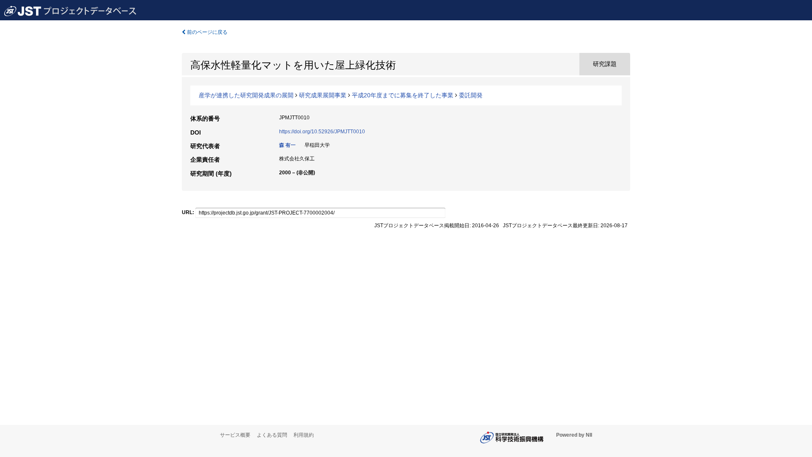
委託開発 (471, 95)
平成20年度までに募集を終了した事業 (402, 95)
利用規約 (304, 435)
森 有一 (287, 145)
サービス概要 (235, 435)
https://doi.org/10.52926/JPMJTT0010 (322, 132)
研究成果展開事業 (322, 95)
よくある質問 (272, 435)
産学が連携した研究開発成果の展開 (246, 95)
